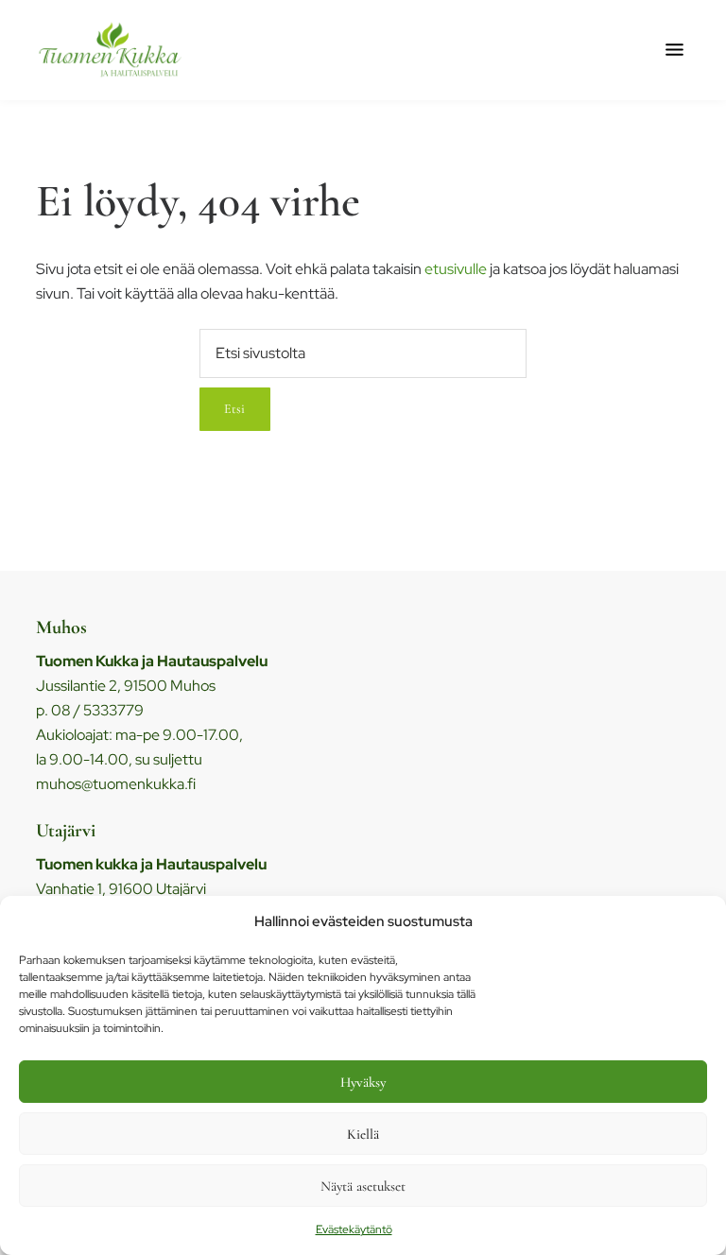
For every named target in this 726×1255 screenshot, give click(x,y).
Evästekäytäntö (354, 1229)
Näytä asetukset (363, 1186)
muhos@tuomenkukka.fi (116, 784)
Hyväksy (363, 1082)
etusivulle (455, 269)
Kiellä (363, 1134)
